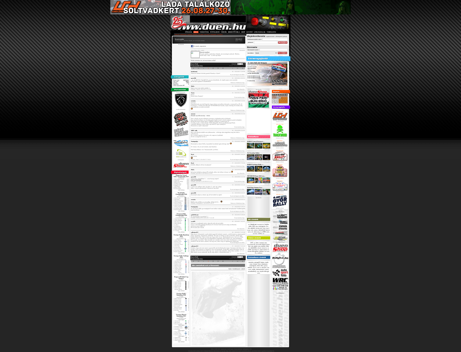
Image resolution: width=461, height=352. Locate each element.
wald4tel (260, 233)
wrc (263, 233)
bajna (262, 262)
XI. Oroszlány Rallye (253, 153)
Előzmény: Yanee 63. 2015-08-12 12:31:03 (201, 89)
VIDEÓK (224, 32)
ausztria (251, 262)
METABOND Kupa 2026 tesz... (256, 176)
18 (275, 98)
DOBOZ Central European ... (255, 141)
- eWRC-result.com (259, 76)
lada (267, 246)
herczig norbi (259, 228)
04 (282, 101)
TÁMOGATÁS (271, 32)
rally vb (259, 267)
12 (284, 102)
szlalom (267, 269)
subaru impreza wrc (264, 249)
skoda (267, 232)
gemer (265, 265)
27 (279, 99)
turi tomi (255, 233)
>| (242, 68)
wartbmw (259, 253)
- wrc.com (257, 78)
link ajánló (200, 34)
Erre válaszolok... (241, 89)
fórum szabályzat (238, 349)
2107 (251, 243)
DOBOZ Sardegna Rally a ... (255, 164)
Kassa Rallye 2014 (195, 50)
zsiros (258, 273)
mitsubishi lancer (264, 230)
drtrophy (255, 264)
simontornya (260, 269)
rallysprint (263, 267)
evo (267, 226)
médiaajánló (213, 34)
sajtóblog (189, 34)
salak (253, 269)
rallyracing (257, 232)
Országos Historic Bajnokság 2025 (181, 315)
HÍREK (196, 32)
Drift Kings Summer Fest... (255, 187)
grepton (253, 228)
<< (198, 68)
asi (249, 224)
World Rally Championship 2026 (181, 193)
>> (237, 68)
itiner (264, 228)
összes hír (177, 34)
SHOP (243, 32)
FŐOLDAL (188, 32)
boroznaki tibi (260, 224)
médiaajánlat (246, 349)
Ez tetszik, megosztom (199, 46)
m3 (249, 248)
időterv (250, 70)
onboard (259, 248)
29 (284, 99)
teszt (258, 271)
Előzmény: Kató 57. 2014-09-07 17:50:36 (200, 159)
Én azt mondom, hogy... (239, 97)
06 (286, 101)
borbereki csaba (263, 242)
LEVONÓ (249, 32)
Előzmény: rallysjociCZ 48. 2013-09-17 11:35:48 (202, 217)
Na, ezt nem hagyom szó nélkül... (237, 74)
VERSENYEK (204, 32)
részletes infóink (280, 121)
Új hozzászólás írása (197, 66)
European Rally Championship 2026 (181, 214)
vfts (256, 253)
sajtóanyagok (183, 34)
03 (279, 101)
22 (284, 98)
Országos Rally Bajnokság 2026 (181, 235)
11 (275, 96)
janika (263, 246)
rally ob (254, 267)
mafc (252, 230)
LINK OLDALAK (259, 32)
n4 (252, 232)
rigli (268, 267)
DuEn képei (267, 149)
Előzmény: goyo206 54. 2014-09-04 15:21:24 (201, 181)
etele (258, 266)
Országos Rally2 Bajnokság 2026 (181, 294)
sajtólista (195, 34)
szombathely (252, 271)
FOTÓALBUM (214, 32)
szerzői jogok (230, 349)
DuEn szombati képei (265, 160)
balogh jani (253, 224)
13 (279, 96)
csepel (251, 264)
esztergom (261, 226)
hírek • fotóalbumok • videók (237, 269)
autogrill (257, 262)
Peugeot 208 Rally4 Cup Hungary (181, 277)
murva (249, 232)
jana (259, 246)
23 (286, 98)
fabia (249, 228)
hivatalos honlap (252, 66)
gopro (256, 246)
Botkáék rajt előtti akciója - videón (200, 115)
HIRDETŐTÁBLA (234, 32)
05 (284, 101)
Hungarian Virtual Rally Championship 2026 (181, 175)
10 (273, 96)
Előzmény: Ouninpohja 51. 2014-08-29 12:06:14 (202, 203)
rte (260, 232)
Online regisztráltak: (178, 85)
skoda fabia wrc (255, 249)
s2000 (264, 232)
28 (282, 99)
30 (286, 99)
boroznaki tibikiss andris (263, 244)
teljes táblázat (181, 190)
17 (273, 98)
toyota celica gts (264, 271)
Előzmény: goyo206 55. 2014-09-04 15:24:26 (201, 173)
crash (252, 246)
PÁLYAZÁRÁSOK (196, 180)
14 (282, 96)
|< (193, 68)
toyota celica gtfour (253, 251)
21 (282, 98)
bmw (257, 243)
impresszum (223, 349)
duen (256, 226)
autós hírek (206, 34)
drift (253, 226)
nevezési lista (251, 71)
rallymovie (264, 248)
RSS (251, 349)
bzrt (249, 246)
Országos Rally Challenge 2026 (181, 256)
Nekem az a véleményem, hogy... (237, 82)
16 (286, 96)
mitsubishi (254, 248)
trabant (261, 251)
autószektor (220, 34)
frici (262, 266)
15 (284, 96)
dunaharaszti (264, 264)
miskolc (256, 230)
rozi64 (249, 269)
